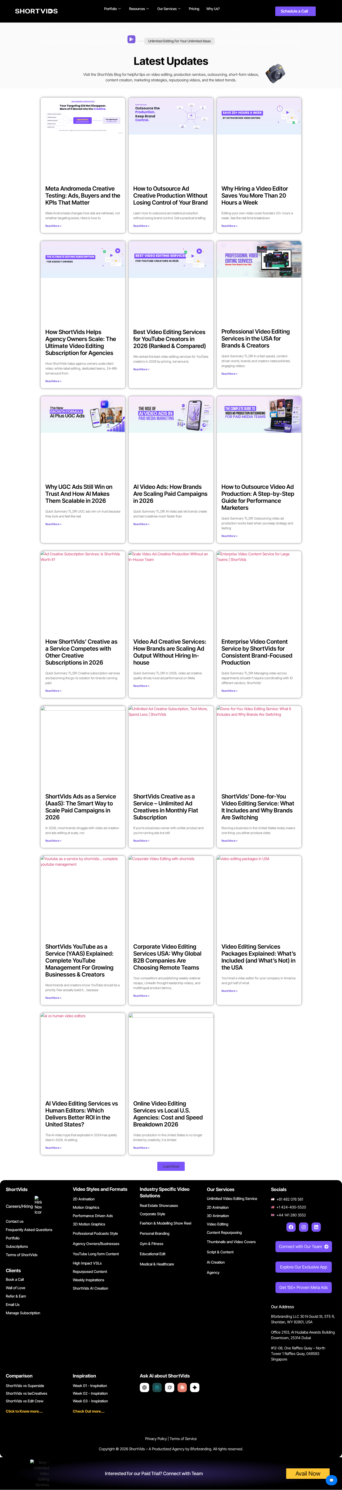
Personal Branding (154, 1233)
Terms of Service (183, 1438)
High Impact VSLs (87, 1263)
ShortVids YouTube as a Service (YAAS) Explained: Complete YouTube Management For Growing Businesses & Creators (79, 960)
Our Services (167, 9)
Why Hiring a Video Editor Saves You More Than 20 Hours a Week (254, 195)
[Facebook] (291, 1227)
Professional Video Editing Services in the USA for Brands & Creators (255, 338)
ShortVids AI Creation (90, 1288)
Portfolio (110, 9)
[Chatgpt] (144, 1387)
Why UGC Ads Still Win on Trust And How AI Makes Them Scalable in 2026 (78, 493)
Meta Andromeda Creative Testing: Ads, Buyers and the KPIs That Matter (82, 195)
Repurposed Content (90, 1271)
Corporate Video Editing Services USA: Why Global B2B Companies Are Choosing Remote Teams (167, 957)
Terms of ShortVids (21, 1254)
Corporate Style (152, 1214)
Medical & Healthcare (157, 1264)
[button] (171, 1166)
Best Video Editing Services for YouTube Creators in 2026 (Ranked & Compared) (169, 338)
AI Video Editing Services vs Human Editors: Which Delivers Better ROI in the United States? (81, 1114)
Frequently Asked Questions (29, 1229)
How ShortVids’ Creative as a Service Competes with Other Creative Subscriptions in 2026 (81, 652)
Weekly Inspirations (88, 1280)
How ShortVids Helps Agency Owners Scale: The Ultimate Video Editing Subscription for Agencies (80, 342)
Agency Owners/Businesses (96, 1243)
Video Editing (217, 1224)
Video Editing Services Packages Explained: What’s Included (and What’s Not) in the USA (258, 957)
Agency (213, 1272)
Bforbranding (200, 1449)
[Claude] (182, 1387)
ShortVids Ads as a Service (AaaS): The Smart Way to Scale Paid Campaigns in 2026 (80, 807)
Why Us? (213, 9)
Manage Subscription (23, 1313)
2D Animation (84, 1199)
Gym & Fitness (151, 1243)
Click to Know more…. (24, 1411)
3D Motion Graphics (89, 1224)
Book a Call (15, 1279)
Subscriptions (17, 1246)
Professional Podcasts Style (95, 1233)
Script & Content (220, 1252)
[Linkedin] (316, 1227)
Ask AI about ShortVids (165, 1376)
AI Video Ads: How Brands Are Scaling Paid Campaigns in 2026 (170, 493)
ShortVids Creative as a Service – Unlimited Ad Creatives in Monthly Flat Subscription (165, 807)
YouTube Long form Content (96, 1254)
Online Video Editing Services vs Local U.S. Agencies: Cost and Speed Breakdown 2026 (168, 1114)
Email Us (13, 1304)
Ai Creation (216, 1262)
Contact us (14, 1221)
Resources (137, 9)
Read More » (53, 226)
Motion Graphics (86, 1207)
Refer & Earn (16, 1296)
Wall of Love (15, 1287)
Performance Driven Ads (93, 1215)
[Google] (194, 1387)
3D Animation (218, 1215)
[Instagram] (303, 1227)
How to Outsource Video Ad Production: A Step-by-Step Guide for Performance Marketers (257, 497)
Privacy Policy (156, 1438)
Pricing (194, 9)
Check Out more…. (89, 1411)
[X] (169, 1387)
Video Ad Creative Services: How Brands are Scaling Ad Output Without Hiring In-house (169, 652)
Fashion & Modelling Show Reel (165, 1223)
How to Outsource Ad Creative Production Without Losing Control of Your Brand (170, 195)
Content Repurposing (224, 1232)
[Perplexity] (157, 1387)
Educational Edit (152, 1254)
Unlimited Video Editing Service (232, 1198)
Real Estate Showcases (159, 1205)
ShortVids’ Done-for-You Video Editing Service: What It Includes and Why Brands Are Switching (257, 807)
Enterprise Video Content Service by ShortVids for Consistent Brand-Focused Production (256, 652)
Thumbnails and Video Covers (231, 1241)
